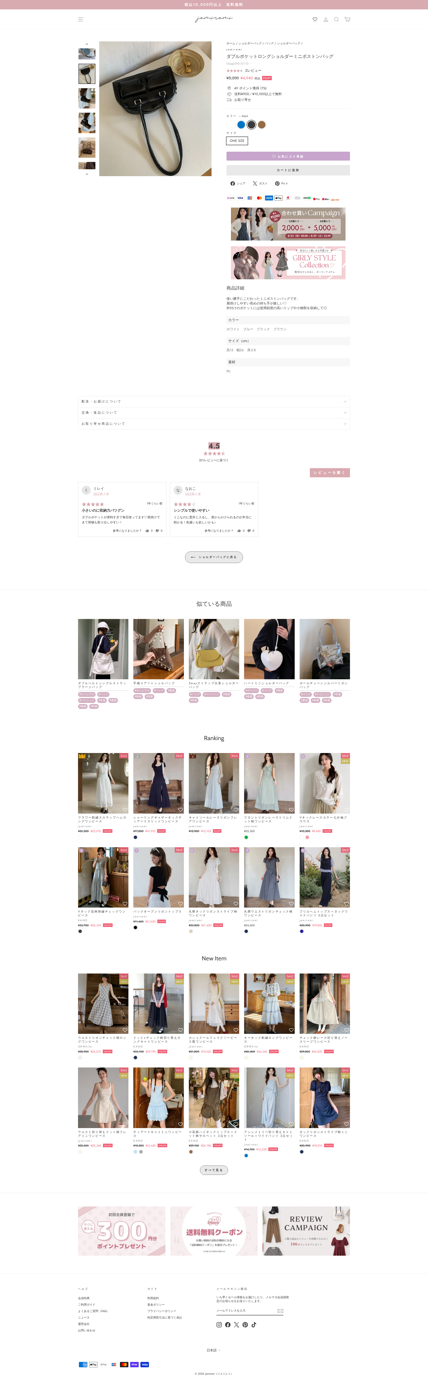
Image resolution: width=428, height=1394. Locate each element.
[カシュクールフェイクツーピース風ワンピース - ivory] (191, 1057)
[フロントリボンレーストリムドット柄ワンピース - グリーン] (246, 837)
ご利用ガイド (86, 1304)
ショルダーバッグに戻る (217, 557)
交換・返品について (100, 412)
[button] (243, 70)
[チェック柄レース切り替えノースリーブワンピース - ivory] (302, 1057)
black (251, 124)
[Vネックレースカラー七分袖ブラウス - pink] (307, 837)
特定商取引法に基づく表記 (164, 1317)
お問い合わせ (86, 1330)
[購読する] (280, 1311)
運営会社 (84, 1324)
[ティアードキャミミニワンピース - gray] (141, 1152)
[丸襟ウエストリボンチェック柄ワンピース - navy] (246, 931)
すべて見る (214, 1170)
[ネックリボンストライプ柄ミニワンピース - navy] (302, 1152)
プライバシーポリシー (161, 1311)
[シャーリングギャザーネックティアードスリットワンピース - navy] (135, 837)
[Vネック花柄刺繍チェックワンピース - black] (80, 931)
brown (261, 124)
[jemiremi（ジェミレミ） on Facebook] (227, 1324)
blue (241, 124)
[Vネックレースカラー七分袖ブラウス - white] (302, 837)
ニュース (84, 1317)
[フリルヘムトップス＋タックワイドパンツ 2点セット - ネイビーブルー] (302, 931)
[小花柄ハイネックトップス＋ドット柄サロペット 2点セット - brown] (191, 1152)
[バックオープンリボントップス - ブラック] (135, 927)
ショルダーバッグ (250, 43)
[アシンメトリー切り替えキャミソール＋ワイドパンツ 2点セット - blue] (246, 1155)
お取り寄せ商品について (104, 424)
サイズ (231, 133)
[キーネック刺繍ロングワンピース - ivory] (246, 1057)
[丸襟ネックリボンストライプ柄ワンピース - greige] (191, 931)
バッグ (269, 43)
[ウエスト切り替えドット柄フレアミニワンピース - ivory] (80, 1152)
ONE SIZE (237, 140)
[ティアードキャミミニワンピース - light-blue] (135, 1152)
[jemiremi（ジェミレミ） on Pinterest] (245, 1324)
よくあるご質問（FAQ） (93, 1311)
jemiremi (234, 49)
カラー (237, 116)
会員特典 (84, 1298)
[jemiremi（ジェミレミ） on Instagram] (219, 1324)
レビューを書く (330, 472)
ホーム (230, 43)
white (230, 124)
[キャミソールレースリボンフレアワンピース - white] (191, 837)
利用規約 (153, 1298)
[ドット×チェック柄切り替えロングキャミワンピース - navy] (135, 1057)
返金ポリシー (156, 1304)
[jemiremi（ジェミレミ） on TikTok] (254, 1324)
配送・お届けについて (102, 401)
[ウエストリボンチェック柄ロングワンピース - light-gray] (80, 1057)
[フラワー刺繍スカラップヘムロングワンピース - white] (80, 837)
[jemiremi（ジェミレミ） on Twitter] (236, 1324)
